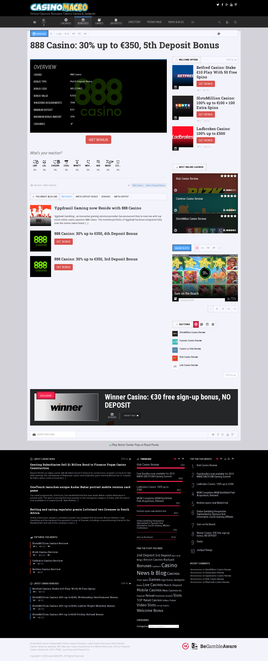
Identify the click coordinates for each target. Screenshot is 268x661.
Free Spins (142, 579)
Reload (150, 595)
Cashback (156, 566)
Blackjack (168, 559)
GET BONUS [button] (98, 139)
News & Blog (176, 22)
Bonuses (38, 185)
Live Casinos (153, 585)
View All (230, 60)
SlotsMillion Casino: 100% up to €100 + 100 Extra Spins (216, 103)
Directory (135, 22)
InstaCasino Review (214, 572)
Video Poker (169, 600)
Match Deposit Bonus (155, 185)
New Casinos (170, 590)
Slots (177, 595)
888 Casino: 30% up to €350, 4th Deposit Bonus (96, 233)
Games (154, 579)
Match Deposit (49, 185)
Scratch (169, 595)
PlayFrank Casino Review (217, 582)
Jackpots (179, 579)
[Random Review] (79, 33)
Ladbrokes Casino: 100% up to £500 (213, 131)
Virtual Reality (162, 606)
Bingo (140, 559)
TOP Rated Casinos (149, 600)
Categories (142, 626)
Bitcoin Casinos (153, 559)
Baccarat (176, 555)
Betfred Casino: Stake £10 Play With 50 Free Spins (217, 72)
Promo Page (154, 22)
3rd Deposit (163, 555)
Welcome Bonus (150, 610)
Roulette (160, 595)
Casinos (173, 573)
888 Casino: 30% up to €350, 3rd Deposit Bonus (96, 259)
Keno (139, 585)
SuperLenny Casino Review (218, 575)
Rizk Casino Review (214, 579)
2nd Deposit (146, 555)
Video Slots (146, 605)
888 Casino (75, 74)
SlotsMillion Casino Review (218, 569)
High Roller (167, 580)
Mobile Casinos (149, 590)
